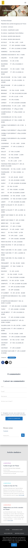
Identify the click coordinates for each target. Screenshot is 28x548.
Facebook (5, 431)
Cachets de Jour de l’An (10, 485)
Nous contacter (8, 533)
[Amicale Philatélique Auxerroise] (3, 3)
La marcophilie (12, 357)
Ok (14, 544)
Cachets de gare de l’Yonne (11, 465)
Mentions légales (19, 533)
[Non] (26, 542)
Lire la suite (21, 495)
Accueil (7, 529)
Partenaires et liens (17, 529)
